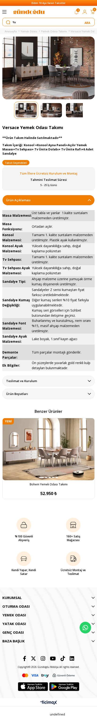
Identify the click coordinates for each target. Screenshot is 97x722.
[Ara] (87, 22)
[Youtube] (53, 658)
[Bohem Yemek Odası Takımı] (48, 449)
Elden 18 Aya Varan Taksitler (48, 3)
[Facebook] (24, 658)
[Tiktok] (63, 658)
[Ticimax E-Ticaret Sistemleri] (48, 702)
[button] (41, 477)
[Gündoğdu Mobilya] (28, 12)
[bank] (48, 675)
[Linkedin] (72, 658)
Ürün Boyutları (17, 394)
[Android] (64, 686)
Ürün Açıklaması (18, 200)
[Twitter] (33, 658)
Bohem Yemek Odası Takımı (49, 484)
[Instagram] (43, 658)
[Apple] (33, 686)
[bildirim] (76, 13)
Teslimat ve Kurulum (21, 381)
